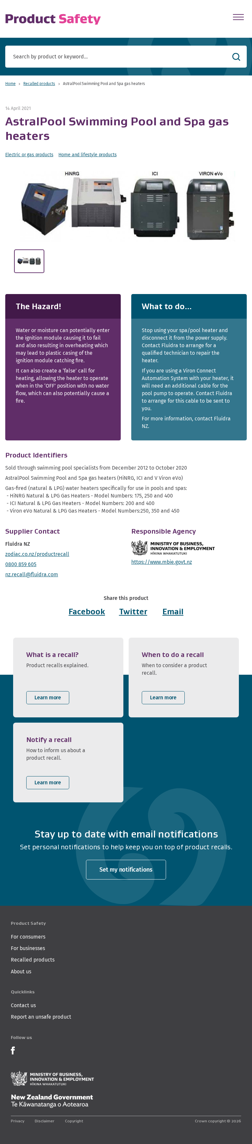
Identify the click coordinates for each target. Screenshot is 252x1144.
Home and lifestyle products (87, 154)
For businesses (28, 948)
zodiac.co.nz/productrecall (37, 554)
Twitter (133, 611)
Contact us (23, 1005)
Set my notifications (126, 869)
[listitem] (68, 677)
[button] (127, 206)
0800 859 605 (20, 564)
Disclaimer (44, 1121)
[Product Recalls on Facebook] (13, 1049)
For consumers (28, 937)
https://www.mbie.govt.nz (161, 562)
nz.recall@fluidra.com (31, 574)
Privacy (17, 1121)
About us (21, 971)
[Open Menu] (238, 17)
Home (10, 83)
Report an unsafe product (41, 1017)
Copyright (74, 1121)
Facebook (87, 611)
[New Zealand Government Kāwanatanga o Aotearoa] (52, 1101)
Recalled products (39, 83)
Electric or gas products (29, 154)
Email (172, 611)
